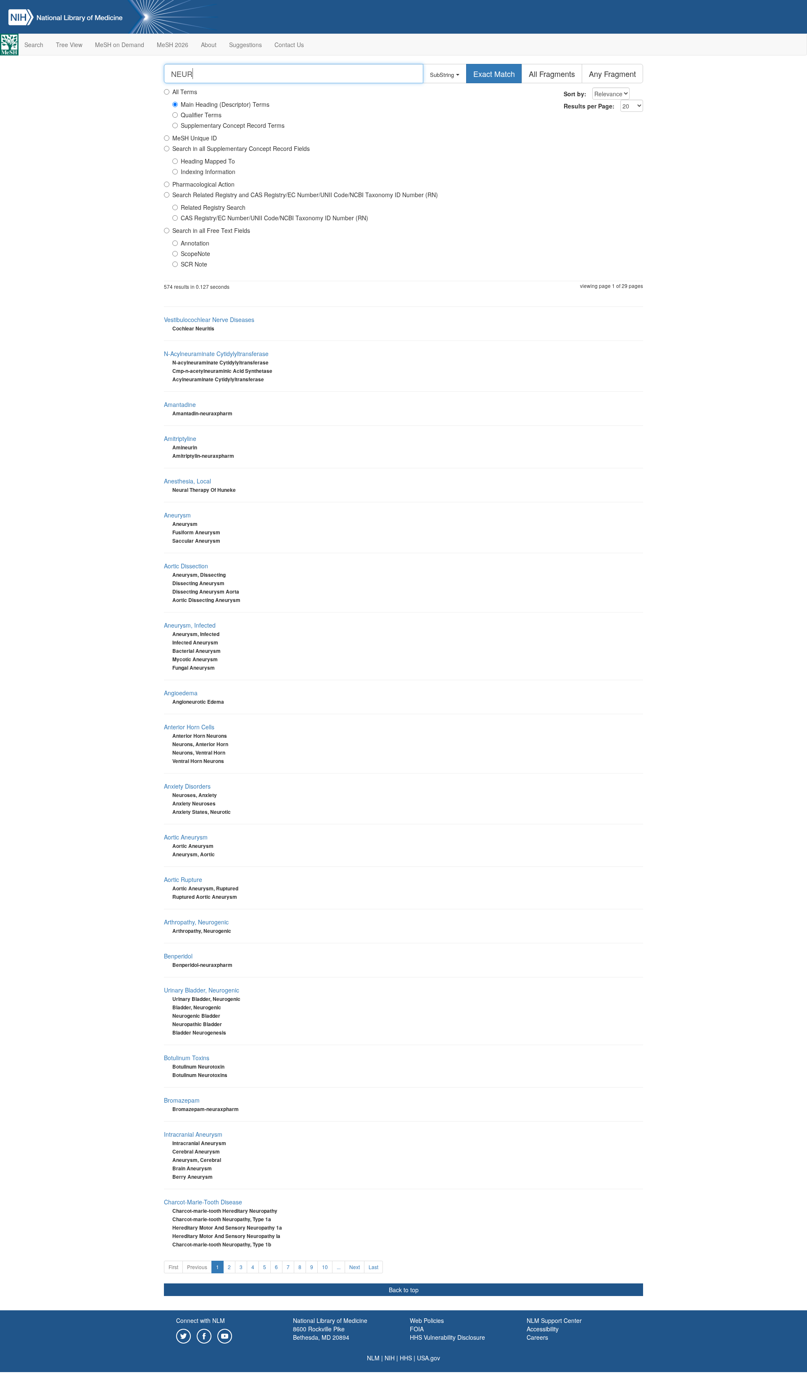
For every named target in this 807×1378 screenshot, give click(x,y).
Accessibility (543, 1329)
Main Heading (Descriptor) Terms (225, 104)
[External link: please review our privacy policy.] (183, 1335)
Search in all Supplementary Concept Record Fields (241, 148)
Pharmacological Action (203, 184)
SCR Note (194, 264)
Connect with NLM (200, 1320)
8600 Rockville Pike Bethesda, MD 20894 (321, 1333)
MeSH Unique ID (194, 138)
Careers (537, 1337)
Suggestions (245, 44)
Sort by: (575, 94)
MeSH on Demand (119, 44)
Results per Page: (589, 106)
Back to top (404, 1290)
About (208, 44)
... (338, 1266)
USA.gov (428, 1358)
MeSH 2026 (172, 44)
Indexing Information (208, 171)
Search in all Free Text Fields (211, 230)
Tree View (69, 44)
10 (325, 1266)
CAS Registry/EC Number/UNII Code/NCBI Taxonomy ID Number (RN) (274, 218)
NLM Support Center (554, 1320)
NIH (390, 1358)
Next (354, 1266)
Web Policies (427, 1320)
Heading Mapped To (208, 161)
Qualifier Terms (201, 115)
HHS (406, 1358)
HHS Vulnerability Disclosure (447, 1337)
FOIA (417, 1329)
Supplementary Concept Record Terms (233, 125)
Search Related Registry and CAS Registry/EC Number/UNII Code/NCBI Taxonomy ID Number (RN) (305, 194)
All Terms (184, 91)
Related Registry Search (213, 207)
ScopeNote (195, 253)
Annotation (195, 243)
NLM (373, 1358)
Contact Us (289, 44)
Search (33, 44)
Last (373, 1266)
